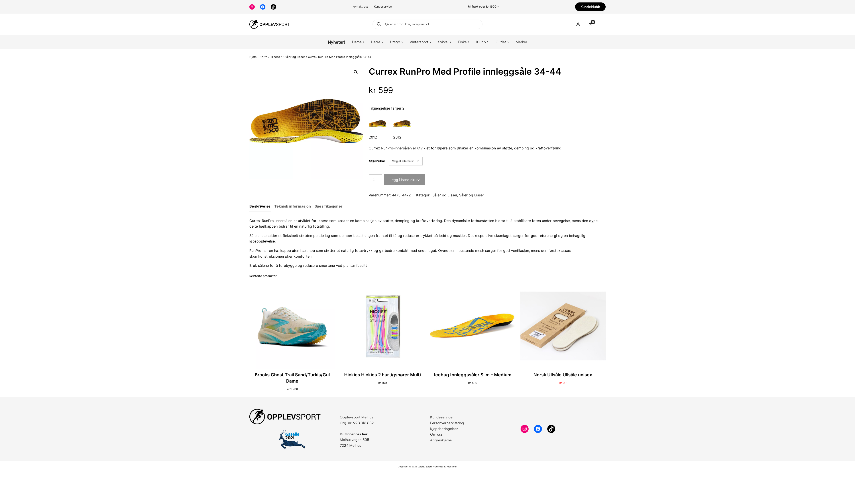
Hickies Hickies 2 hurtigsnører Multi (382, 374)
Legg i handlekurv (405, 179)
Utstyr (395, 42)
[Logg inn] (578, 24)
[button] (356, 72)
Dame (357, 42)
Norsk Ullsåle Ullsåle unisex (562, 374)
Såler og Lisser (295, 57)
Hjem (252, 57)
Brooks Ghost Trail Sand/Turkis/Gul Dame (292, 378)
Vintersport (419, 42)
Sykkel (443, 42)
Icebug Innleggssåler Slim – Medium (472, 374)
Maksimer (452, 466)
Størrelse (377, 161)
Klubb (481, 42)
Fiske (462, 42)
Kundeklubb (590, 7)
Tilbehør (276, 57)
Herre (375, 42)
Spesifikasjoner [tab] (329, 206)
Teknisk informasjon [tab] (292, 206)
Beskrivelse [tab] (260, 206)
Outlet (501, 42)
